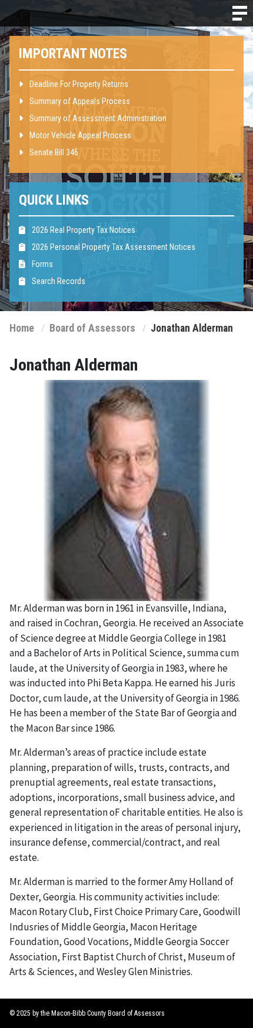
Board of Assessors (93, 328)
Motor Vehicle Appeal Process (79, 135)
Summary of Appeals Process (79, 101)
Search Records (57, 281)
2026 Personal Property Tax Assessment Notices (112, 247)
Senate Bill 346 (53, 152)
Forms (41, 264)
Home (21, 328)
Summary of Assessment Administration (97, 118)
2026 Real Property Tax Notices (82, 230)
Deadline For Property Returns (78, 84)
